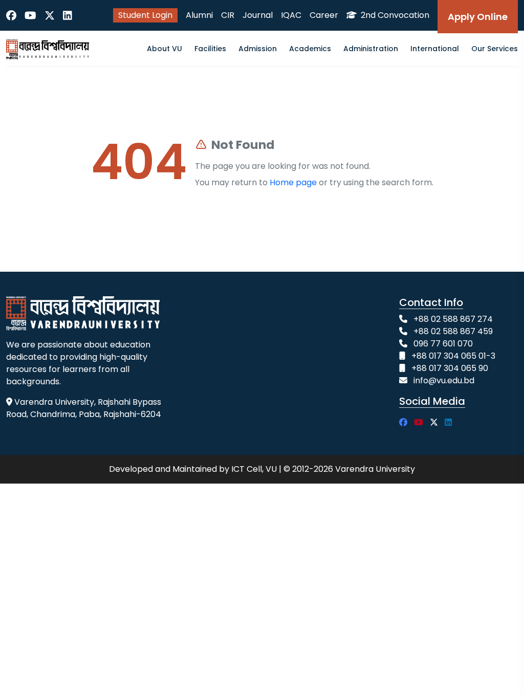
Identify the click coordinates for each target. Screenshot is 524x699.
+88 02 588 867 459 (453, 331)
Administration (370, 48)
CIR (227, 15)
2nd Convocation (394, 15)
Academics (310, 48)
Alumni (199, 15)
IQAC (291, 15)
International (434, 48)
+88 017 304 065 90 (449, 368)
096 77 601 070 (443, 344)
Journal (258, 15)
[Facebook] (11, 15)
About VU (164, 48)
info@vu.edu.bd (443, 380)
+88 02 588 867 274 (453, 319)
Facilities (210, 48)
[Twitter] (50, 15)
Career (324, 15)
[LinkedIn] (67, 15)
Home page (293, 182)
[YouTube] (30, 15)
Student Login (145, 15)
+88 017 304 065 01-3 (453, 356)
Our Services (494, 48)
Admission (257, 48)
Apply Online (478, 16)
